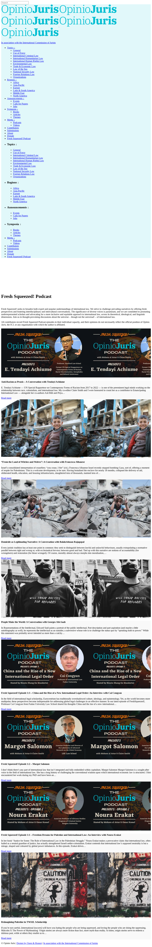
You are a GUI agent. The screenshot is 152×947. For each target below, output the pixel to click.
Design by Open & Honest (29, 943)
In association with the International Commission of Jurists (28, 42)
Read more (6, 398)
